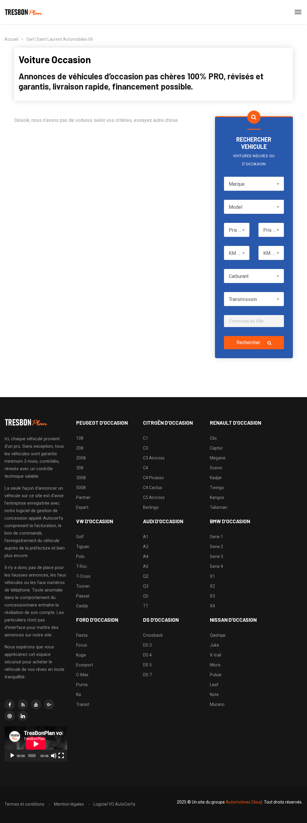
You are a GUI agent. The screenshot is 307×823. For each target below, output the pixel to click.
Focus (81, 645)
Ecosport (84, 664)
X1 (212, 576)
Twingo (217, 487)
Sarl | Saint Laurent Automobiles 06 (59, 39)
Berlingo (151, 507)
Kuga (81, 655)
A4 (145, 556)
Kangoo (217, 497)
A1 (145, 536)
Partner (83, 497)
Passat (82, 596)
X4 (212, 605)
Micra (215, 664)
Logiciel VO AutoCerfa (114, 804)
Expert (82, 507)
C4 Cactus (152, 487)
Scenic (216, 467)
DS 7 (147, 674)
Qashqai (217, 635)
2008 (81, 458)
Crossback (153, 635)
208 (79, 448)
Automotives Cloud (244, 802)
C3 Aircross (154, 458)
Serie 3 (216, 556)
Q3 (145, 586)
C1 (145, 438)
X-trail (215, 655)
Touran (83, 586)
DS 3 (147, 645)
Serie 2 (216, 546)
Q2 (145, 576)
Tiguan (82, 546)
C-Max (82, 674)
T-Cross (83, 576)
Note (214, 694)
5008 (81, 487)
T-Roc (81, 566)
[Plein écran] (61, 756)
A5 (145, 566)
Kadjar (216, 477)
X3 (212, 596)
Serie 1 (216, 536)
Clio (213, 438)
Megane (217, 458)
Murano (217, 704)
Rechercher (249, 342)
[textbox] (254, 184)
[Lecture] (12, 756)
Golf (80, 536)
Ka (78, 694)
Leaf (214, 684)
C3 (145, 448)
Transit (82, 704)
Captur (216, 448)
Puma (82, 684)
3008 (81, 477)
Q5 (145, 596)
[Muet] (54, 756)
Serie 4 (216, 566)
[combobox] (254, 184)
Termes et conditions (24, 804)
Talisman (218, 507)
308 (79, 467)
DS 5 (147, 664)
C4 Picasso (153, 477)
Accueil (11, 39)
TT (145, 605)
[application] (35, 743)
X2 (212, 586)
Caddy (82, 605)
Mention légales (69, 804)
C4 (145, 467)
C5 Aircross (154, 497)
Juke (214, 645)
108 (79, 438)
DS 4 (147, 655)
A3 (145, 546)
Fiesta (82, 635)
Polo (80, 556)
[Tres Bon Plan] (23, 12)
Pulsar (216, 674)
